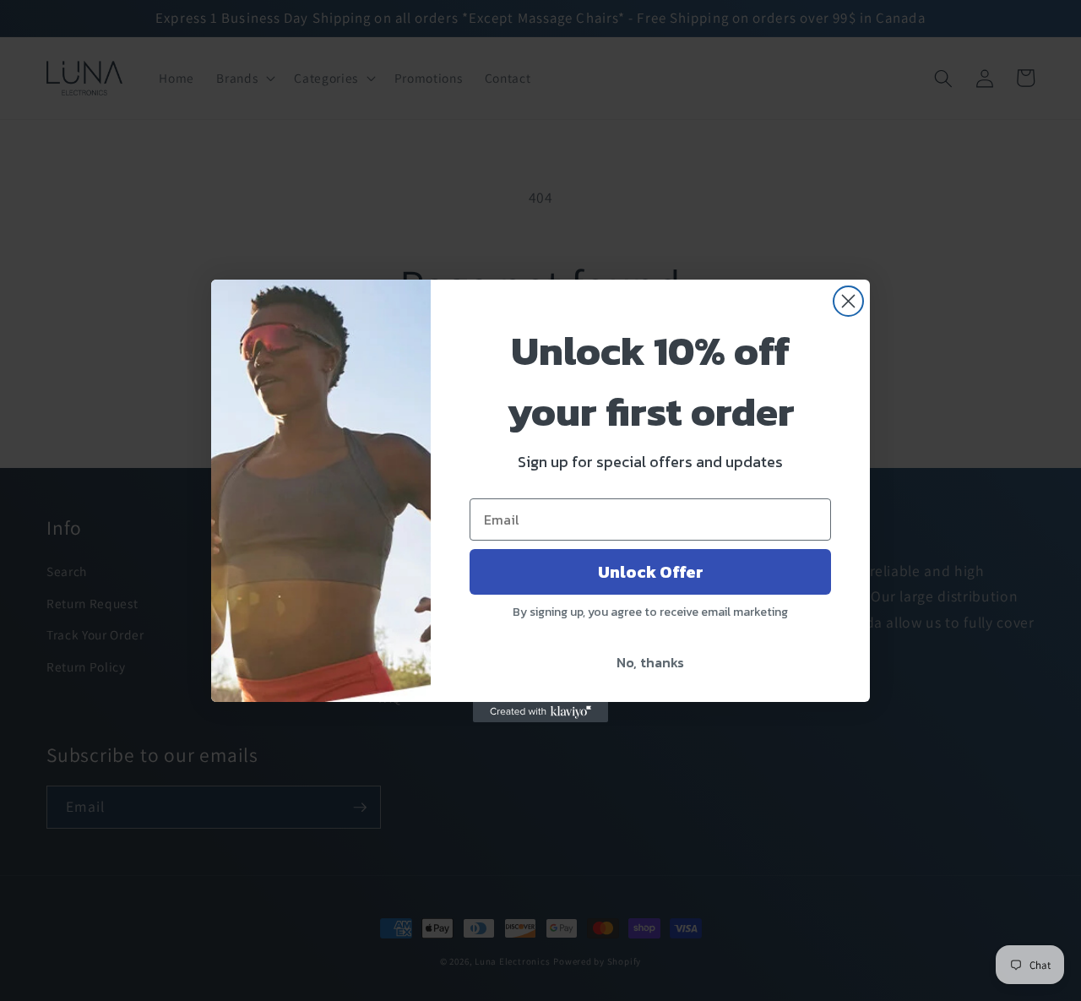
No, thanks (650, 662)
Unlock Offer (650, 572)
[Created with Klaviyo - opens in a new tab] (540, 712)
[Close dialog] (848, 301)
